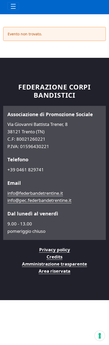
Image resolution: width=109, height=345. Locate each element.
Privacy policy (54, 250)
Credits (54, 257)
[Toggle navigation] (13, 6)
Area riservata (54, 271)
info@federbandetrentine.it (35, 193)
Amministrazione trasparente (54, 264)
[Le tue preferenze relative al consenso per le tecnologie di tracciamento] (100, 336)
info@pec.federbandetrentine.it (39, 200)
